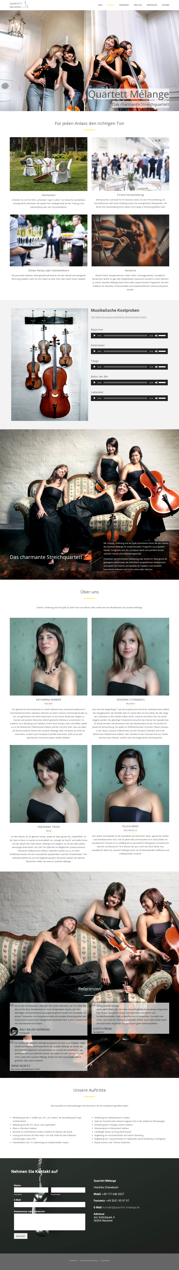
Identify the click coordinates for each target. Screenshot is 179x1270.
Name (18, 1185)
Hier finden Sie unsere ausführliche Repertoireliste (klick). (119, 317)
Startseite (73, 1260)
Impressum (105, 1260)
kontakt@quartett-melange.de (121, 1207)
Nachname (55, 1194)
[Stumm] (156, 335)
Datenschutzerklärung (88, 1260)
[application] (129, 335)
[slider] (162, 335)
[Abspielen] (94, 335)
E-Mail (18, 1199)
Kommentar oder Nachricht (30, 1211)
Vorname (18, 1194)
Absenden (20, 1236)
